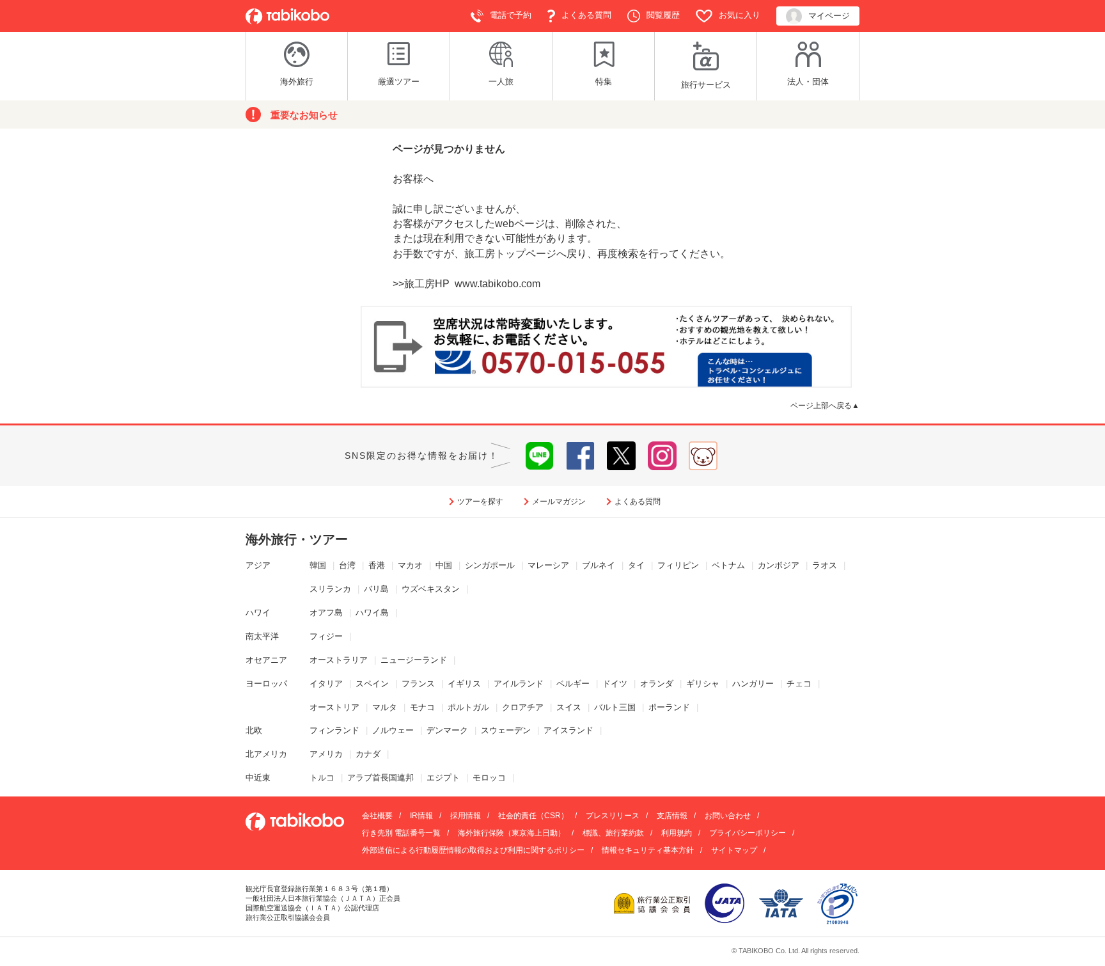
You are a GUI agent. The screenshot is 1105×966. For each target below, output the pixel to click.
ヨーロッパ (266, 683)
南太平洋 (262, 636)
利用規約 (676, 832)
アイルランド (519, 683)
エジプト (443, 777)
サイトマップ (734, 850)
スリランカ (330, 589)
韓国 (318, 565)
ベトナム (728, 565)
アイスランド (568, 730)
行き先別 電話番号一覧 (401, 832)
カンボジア (778, 565)
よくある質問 (586, 15)
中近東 (258, 777)
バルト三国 (615, 707)
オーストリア (334, 707)
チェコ (799, 683)
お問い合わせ (728, 815)
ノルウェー (393, 730)
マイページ (829, 15)
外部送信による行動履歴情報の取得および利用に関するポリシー (473, 850)
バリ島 (376, 589)
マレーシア (548, 565)
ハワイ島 (372, 612)
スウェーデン (506, 730)
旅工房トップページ (510, 253)
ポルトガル (468, 707)
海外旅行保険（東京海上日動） (511, 832)
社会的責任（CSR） (533, 815)
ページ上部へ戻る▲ (824, 405)
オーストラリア (339, 660)
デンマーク (447, 730)
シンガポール (490, 565)
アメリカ (326, 754)
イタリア (326, 683)
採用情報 (465, 815)
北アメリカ (266, 754)
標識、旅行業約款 (613, 832)
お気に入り (739, 15)
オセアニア (266, 660)
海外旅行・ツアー (297, 539)
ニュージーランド (413, 660)
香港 (376, 565)
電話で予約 (510, 15)
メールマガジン (559, 501)
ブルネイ (598, 565)
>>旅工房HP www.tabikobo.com (466, 283)
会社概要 (377, 815)
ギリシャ (702, 683)
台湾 (347, 565)
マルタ (384, 707)
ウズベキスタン (431, 589)
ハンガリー (753, 683)
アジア (258, 565)
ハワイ (258, 612)
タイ (636, 565)
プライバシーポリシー (747, 832)
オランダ (656, 683)
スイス (568, 707)
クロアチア (523, 707)
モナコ (422, 707)
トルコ (322, 777)
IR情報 (421, 815)
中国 (443, 565)
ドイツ (614, 683)
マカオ (410, 565)
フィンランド (334, 730)
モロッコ (489, 777)
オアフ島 (326, 612)
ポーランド (669, 707)
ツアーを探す (480, 501)
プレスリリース (612, 815)
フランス (418, 683)
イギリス (464, 683)
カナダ (368, 754)
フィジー (326, 636)
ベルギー (573, 683)
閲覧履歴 (663, 15)
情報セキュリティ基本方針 (648, 850)
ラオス (824, 565)
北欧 (254, 730)
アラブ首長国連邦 (380, 777)
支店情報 (672, 815)
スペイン (372, 683)
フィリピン (678, 565)
